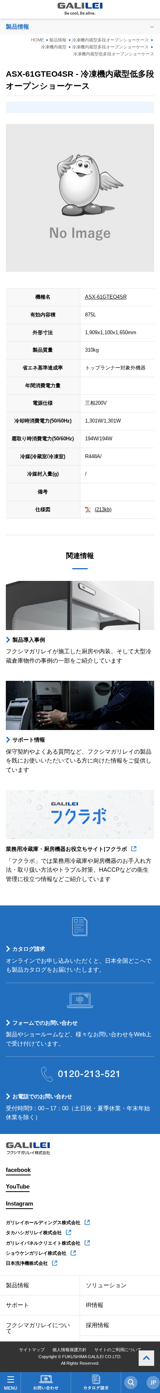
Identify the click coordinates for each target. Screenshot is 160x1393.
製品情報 (57, 40)
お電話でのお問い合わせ (42, 1096)
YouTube (18, 1186)
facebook (18, 1170)
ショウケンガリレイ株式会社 (36, 1253)
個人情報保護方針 (69, 1349)
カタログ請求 (28, 949)
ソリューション (106, 1285)
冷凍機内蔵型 (53, 47)
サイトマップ (32, 1349)
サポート (17, 1305)
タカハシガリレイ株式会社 (34, 1232)
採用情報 (97, 1325)
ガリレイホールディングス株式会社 (43, 1222)
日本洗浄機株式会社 (27, 1263)
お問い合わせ (46, 1382)
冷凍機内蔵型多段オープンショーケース (110, 40)
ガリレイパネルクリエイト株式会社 (43, 1243)
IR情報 (94, 1305)
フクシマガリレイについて (38, 1328)
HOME (37, 40)
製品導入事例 (28, 640)
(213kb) (103, 509)
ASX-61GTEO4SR (106, 297)
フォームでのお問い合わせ (45, 1023)
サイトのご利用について (117, 1349)
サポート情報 (28, 740)
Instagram (19, 1204)
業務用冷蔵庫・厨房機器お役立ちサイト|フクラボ (66, 849)
